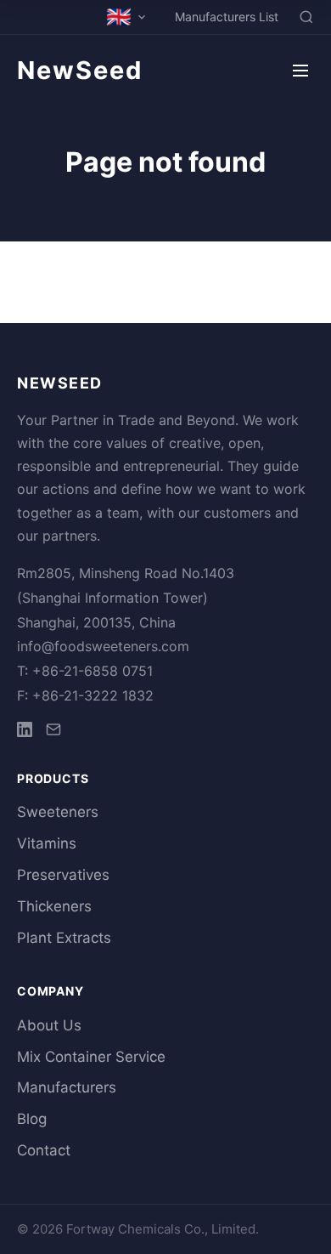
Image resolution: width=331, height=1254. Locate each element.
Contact (43, 1150)
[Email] (53, 732)
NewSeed (80, 70)
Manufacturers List (226, 16)
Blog (32, 1118)
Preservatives (63, 874)
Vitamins (46, 843)
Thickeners (54, 906)
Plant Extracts (64, 937)
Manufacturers (66, 1087)
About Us (49, 1025)
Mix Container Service (91, 1056)
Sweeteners (57, 811)
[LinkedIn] (24, 732)
